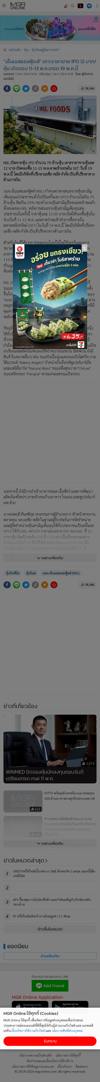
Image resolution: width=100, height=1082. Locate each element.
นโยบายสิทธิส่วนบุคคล (67, 1030)
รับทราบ (50, 1041)
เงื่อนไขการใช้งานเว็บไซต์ (28, 1030)
